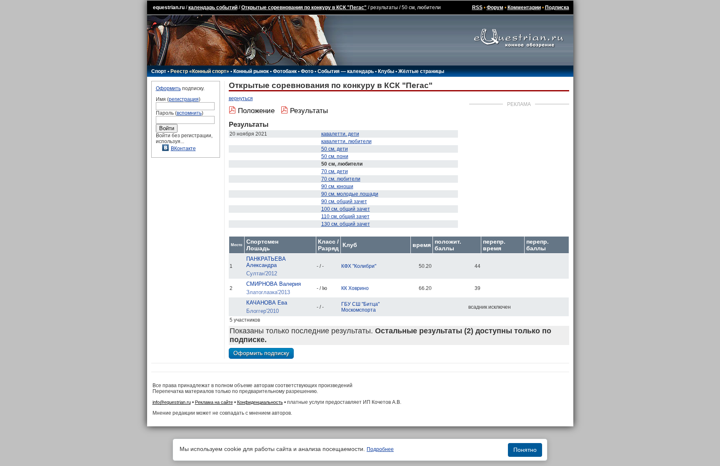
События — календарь (346, 71)
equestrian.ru (169, 7)
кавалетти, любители (346, 141)
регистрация (184, 99)
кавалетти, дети (340, 134)
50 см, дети (334, 149)
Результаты (309, 111)
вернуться (241, 98)
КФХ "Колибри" (358, 266)
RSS (477, 7)
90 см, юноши (337, 186)
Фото (307, 71)
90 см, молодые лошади (349, 194)
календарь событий (213, 7)
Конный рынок (251, 71)
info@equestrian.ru (171, 402)
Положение (256, 111)
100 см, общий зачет (345, 209)
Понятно (525, 449)
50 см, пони (334, 156)
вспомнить (189, 113)
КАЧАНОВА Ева (266, 303)
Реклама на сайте (214, 402)
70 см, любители (340, 179)
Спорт (158, 71)
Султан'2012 (261, 273)
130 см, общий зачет (345, 224)
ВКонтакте (183, 148)
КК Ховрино (355, 288)
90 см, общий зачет (344, 201)
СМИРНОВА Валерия (273, 284)
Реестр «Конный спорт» (199, 71)
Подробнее (380, 449)
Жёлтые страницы (421, 71)
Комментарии (524, 7)
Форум (495, 7)
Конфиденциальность (260, 402)
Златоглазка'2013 (268, 292)
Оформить (168, 88)
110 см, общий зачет (345, 216)
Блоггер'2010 (262, 311)
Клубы (386, 71)
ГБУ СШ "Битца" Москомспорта (360, 307)
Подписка (557, 7)
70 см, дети (334, 171)
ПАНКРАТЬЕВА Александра (266, 262)
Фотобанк (285, 71)
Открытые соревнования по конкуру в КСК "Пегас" (304, 7)
